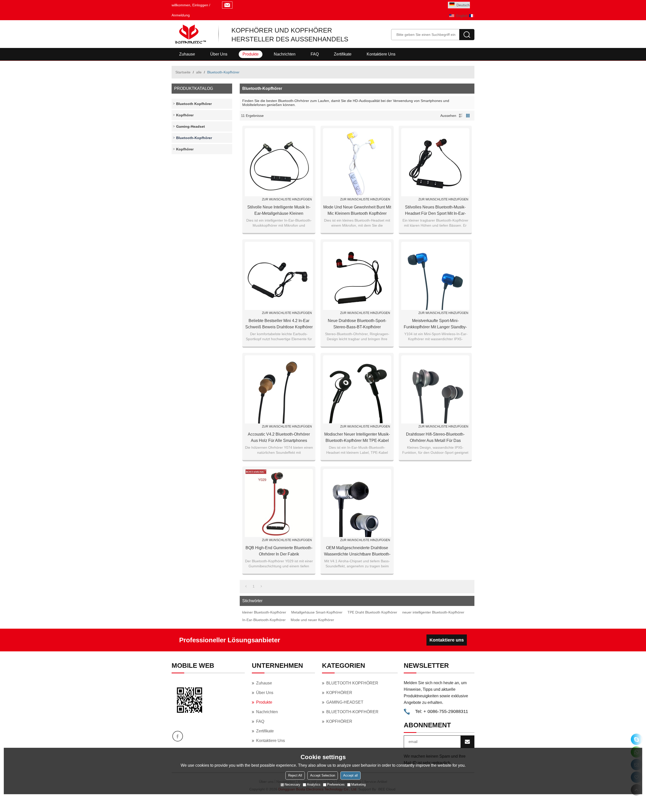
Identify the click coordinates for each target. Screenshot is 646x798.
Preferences (336, 784)
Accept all (350, 775)
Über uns (218, 54)
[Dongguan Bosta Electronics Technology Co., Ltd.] (190, 34)
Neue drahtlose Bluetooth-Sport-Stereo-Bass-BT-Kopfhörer (357, 323)
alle (199, 72)
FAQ (315, 54)
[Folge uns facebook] (177, 736)
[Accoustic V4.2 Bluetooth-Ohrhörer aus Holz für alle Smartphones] (279, 389)
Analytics (313, 784)
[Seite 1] (246, 586)
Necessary (292, 784)
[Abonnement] (467, 742)
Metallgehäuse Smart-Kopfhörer (316, 612)
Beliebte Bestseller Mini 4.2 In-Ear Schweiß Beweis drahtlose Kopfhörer (279, 323)
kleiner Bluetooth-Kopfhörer (264, 612)
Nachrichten (284, 54)
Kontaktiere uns (381, 54)
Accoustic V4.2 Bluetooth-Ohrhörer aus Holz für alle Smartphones (279, 437)
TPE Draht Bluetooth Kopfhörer (372, 612)
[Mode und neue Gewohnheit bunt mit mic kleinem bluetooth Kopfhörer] (357, 162)
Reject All (295, 775)
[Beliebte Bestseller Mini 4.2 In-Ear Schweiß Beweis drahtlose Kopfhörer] (279, 276)
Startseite (183, 72)
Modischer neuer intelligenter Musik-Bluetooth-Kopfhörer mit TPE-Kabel (357, 437)
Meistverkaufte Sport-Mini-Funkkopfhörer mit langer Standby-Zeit (435, 324)
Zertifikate (343, 54)
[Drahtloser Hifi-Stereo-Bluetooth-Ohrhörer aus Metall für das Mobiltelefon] (435, 389)
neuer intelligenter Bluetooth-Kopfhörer (433, 612)
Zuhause (187, 54)
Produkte (251, 54)
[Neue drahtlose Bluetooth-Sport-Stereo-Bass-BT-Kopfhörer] (357, 276)
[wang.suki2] (636, 739)
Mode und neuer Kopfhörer (312, 620)
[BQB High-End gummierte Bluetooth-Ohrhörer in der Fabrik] (279, 503)
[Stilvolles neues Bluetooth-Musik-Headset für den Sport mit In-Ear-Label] (435, 162)
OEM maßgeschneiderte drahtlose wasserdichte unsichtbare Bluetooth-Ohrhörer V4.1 (357, 551)
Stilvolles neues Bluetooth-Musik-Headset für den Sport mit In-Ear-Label (435, 211)
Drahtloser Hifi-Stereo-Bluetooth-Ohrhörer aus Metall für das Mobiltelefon (435, 438)
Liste (460, 115)
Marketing (358, 784)
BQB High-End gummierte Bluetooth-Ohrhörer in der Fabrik (279, 551)
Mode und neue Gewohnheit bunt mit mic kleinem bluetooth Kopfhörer (357, 210)
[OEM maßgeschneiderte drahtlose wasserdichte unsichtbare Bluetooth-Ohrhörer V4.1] (357, 503)
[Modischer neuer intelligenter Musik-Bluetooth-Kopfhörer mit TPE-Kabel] (357, 389)
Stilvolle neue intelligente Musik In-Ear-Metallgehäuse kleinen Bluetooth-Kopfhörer (278, 211)
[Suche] (466, 34)
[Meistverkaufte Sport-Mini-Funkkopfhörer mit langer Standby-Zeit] (435, 276)
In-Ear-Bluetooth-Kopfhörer (264, 620)
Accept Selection (322, 775)
